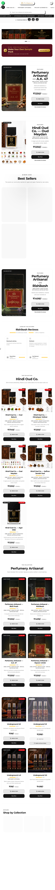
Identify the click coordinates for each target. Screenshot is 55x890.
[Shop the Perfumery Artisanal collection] (27, 34)
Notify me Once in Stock (41, 743)
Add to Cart (41, 99)
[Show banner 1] (24, 41)
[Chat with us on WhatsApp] (3, 3)
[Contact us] (3, 7)
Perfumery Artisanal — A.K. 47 (40, 75)
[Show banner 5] (29, 41)
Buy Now (40, 103)
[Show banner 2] (25, 41)
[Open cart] (51, 3)
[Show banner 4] (28, 41)
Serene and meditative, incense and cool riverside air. (40, 293)
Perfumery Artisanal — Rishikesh (40, 281)
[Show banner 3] (27, 41)
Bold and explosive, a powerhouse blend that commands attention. (40, 87)
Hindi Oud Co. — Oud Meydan (40, 131)
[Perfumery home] (27, 3)
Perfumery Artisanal (24, 7)
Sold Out (41, 739)
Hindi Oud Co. (11, 7)
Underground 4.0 (14, 775)
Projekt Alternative (40, 7)
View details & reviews (40, 107)
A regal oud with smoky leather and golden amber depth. (40, 142)
